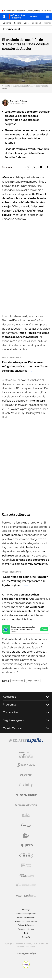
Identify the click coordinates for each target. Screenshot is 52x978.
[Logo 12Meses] (26, 865)
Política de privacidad (26, 917)
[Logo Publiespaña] (26, 885)
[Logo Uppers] (26, 845)
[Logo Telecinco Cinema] (26, 855)
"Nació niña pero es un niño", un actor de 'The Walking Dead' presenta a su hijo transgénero (25, 581)
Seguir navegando (14, 720)
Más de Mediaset (13, 728)
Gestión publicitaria (26, 929)
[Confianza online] (26, 967)
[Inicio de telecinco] (4, 16)
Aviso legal (26, 909)
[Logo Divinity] (26, 785)
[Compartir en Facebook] (47, 167)
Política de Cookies (26, 925)
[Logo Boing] (26, 815)
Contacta (26, 937)
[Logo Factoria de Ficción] (26, 805)
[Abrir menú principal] (47, 16)
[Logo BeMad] (26, 835)
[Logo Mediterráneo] (26, 895)
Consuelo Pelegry (18, 101)
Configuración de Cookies (26, 921)
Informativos (17, 681)
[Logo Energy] (26, 825)
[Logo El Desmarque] (26, 795)
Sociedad (36, 23)
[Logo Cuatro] (26, 775)
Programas (9, 704)
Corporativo (10, 712)
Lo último (7, 23)
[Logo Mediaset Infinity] (26, 755)
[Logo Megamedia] (27, 953)
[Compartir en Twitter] (34, 167)
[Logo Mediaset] (26, 742)
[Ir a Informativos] (17, 16)
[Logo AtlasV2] (26, 875)
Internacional (11, 29)
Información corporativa (26, 913)
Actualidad (9, 696)
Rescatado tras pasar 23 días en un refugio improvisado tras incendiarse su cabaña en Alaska (25, 366)
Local (26, 23)
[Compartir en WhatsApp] (27, 167)
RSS (26, 933)
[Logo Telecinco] (26, 765)
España (17, 23)
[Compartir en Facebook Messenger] (40, 167)
